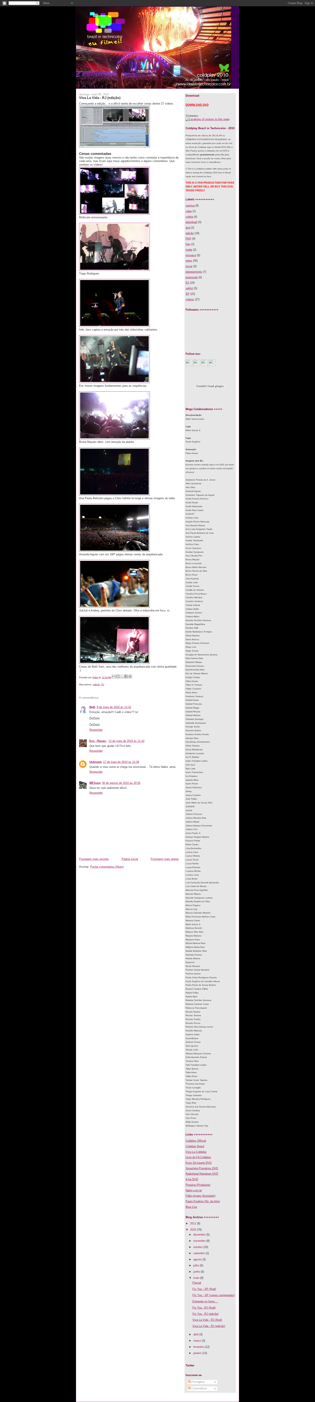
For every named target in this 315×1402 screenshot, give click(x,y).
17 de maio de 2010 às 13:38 (121, 762)
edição (96, 684)
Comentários (198, 1388)
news (189, 260)
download (191, 222)
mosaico (191, 255)
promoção (192, 277)
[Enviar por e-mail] (114, 676)
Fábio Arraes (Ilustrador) (200, 1195)
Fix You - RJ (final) (204, 1307)
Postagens (197, 1381)
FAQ (188, 238)
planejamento (194, 271)
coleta (189, 216)
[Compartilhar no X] (122, 676)
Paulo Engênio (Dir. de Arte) (203, 1201)
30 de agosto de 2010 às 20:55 (121, 783)
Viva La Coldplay (196, 1151)
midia (189, 249)
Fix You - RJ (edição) (205, 1313)
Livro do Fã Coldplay (198, 1157)
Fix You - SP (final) (204, 1289)
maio (196, 1277)
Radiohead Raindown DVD (202, 1173)
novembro (199, 1240)
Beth (92, 707)
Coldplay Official (196, 1140)
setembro (199, 1253)
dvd (188, 227)
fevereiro (199, 1346)
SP (187, 293)
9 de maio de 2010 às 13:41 (114, 707)
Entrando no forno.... (205, 1301)
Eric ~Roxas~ (98, 741)
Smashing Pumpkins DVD (202, 1168)
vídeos (190, 299)
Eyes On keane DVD (199, 1162)
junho (197, 1271)
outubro (198, 1247)
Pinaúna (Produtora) (198, 1184)
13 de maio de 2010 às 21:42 (126, 741)
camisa (190, 205)
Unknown (95, 762)
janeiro (197, 1353)
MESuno (95, 783)
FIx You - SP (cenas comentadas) (213, 1295)
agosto (197, 1259)
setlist (189, 288)
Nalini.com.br (194, 1190)
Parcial (196, 1282)
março (197, 1340)
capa (189, 211)
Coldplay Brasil (195, 1146)
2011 (193, 1223)
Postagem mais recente (94, 859)
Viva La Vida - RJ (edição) (208, 1326)
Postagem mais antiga (164, 859)
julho (196, 1265)
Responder (96, 729)
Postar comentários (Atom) (107, 866)
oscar (189, 266)
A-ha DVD (192, 1179)
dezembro (199, 1234)
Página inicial (130, 859)
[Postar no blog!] (118, 676)
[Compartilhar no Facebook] (126, 676)
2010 (193, 1229)
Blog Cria (191, 1207)
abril (196, 1334)
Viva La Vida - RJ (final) (207, 1319)
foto (188, 244)
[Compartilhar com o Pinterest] (130, 676)
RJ (102, 684)
